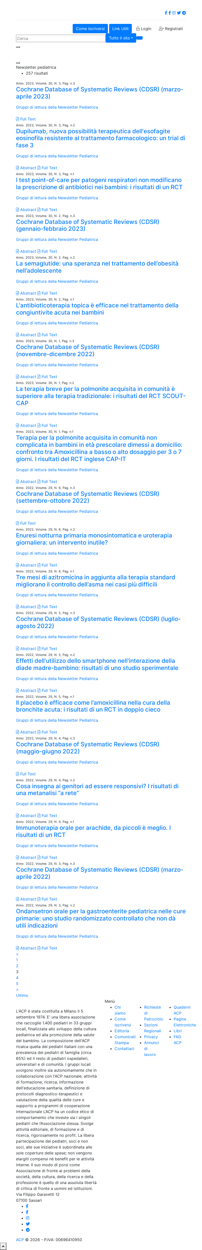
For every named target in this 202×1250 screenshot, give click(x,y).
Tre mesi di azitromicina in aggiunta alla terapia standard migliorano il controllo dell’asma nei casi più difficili (95, 581)
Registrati (173, 28)
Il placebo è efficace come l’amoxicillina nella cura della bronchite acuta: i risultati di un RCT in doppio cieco (93, 706)
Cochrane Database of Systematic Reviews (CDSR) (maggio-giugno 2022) (87, 748)
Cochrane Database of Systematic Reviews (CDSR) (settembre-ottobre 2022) (87, 497)
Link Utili (120, 28)
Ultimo (22, 995)
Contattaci (124, 1048)
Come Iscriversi (90, 28)
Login (145, 28)
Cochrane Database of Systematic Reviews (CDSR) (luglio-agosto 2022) (98, 622)
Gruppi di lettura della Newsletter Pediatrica (57, 107)
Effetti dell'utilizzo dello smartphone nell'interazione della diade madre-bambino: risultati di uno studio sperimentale (97, 664)
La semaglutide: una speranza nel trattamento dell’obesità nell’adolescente (97, 267)
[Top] (3, 1246)
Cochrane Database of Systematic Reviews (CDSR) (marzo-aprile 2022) (99, 873)
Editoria (122, 1030)
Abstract (27, 167)
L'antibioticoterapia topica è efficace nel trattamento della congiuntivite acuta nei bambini (97, 309)
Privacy (151, 1036)
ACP (20, 1239)
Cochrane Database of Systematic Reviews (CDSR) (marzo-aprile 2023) (99, 93)
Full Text (27, 119)
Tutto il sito (119, 37)
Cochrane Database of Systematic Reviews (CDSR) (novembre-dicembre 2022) (87, 350)
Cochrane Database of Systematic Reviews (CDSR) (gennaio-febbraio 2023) (87, 225)
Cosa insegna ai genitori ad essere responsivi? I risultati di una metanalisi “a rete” (97, 790)
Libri (178, 1030)
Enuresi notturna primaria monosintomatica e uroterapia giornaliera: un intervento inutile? (94, 539)
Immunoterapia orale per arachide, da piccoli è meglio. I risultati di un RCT (93, 831)
